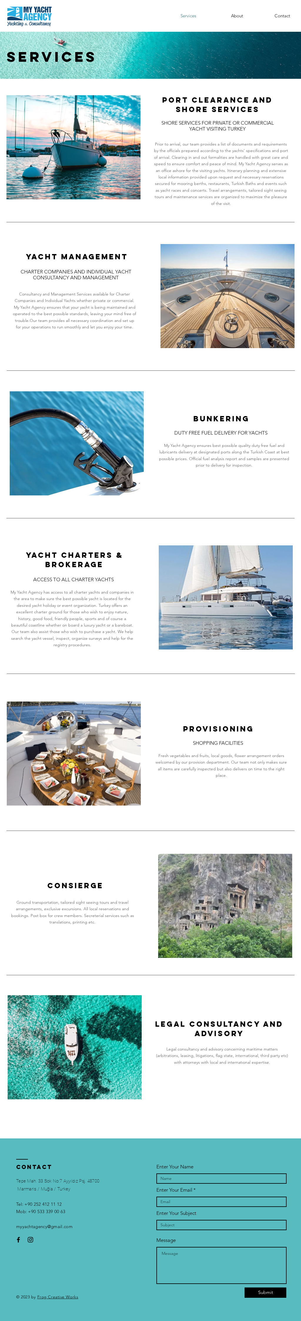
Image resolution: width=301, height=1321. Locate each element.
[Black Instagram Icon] (30, 1239)
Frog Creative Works (57, 1297)
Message (166, 1240)
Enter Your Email (174, 1190)
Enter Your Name (174, 1166)
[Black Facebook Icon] (18, 1239)
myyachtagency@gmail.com (44, 1226)
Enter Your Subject (176, 1213)
